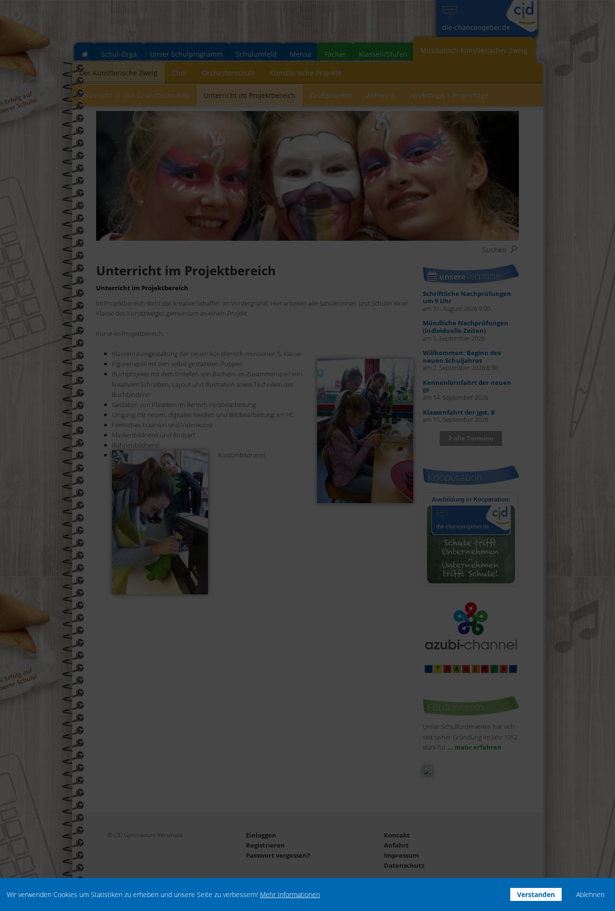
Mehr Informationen (290, 894)
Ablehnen (590, 894)
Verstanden (536, 894)
